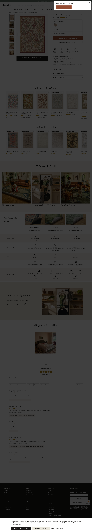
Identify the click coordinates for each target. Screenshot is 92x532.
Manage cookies (41, 528)
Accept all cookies (21, 528)
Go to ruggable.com (63, 7)
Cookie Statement (17, 524)
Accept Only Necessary (57, 528)
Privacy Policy (76, 522)
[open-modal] (89, 3)
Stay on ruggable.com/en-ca (80, 6)
